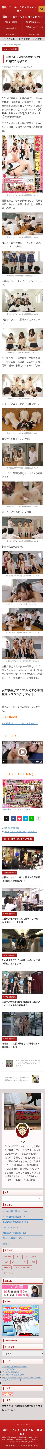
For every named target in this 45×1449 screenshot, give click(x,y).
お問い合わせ (33, 34)
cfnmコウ (7, 1257)
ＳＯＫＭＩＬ (32, 832)
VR (13, 1262)
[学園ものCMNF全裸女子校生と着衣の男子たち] (25, 818)
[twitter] (6, 818)
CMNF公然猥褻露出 (11, 828)
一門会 (32, 1262)
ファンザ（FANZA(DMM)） (14, 1366)
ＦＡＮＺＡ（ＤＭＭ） (18, 832)
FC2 (25, 1257)
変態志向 (7, 1267)
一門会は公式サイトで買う (33, 28)
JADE (6, 1262)
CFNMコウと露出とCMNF (14, 1374)
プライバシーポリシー (22, 1424)
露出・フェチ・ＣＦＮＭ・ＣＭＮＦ (19, 9)
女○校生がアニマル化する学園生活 (20, 723)
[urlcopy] (38, 818)
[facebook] (13, 818)
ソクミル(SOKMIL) (10, 1372)
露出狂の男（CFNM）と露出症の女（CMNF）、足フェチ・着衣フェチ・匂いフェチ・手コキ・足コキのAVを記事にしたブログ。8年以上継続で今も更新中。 (22, 1439)
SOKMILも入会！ (11, 28)
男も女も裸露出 (11, 22)
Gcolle (33, 1257)
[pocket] (19, 818)
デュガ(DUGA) (8, 1369)
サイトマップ (11, 34)
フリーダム (22, 1262)
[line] (31, 818)
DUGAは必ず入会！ (34, 22)
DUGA (6, 832)
